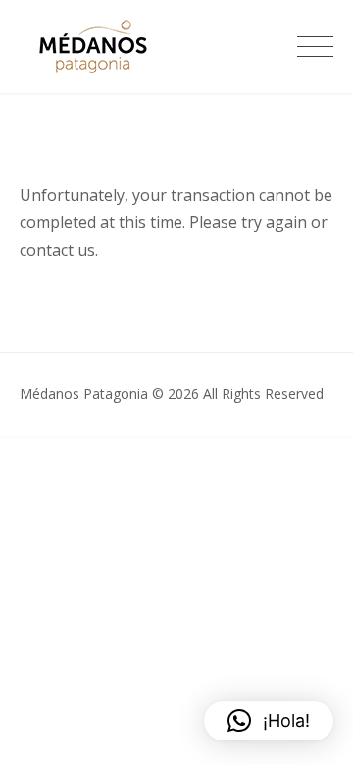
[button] (268, 720)
